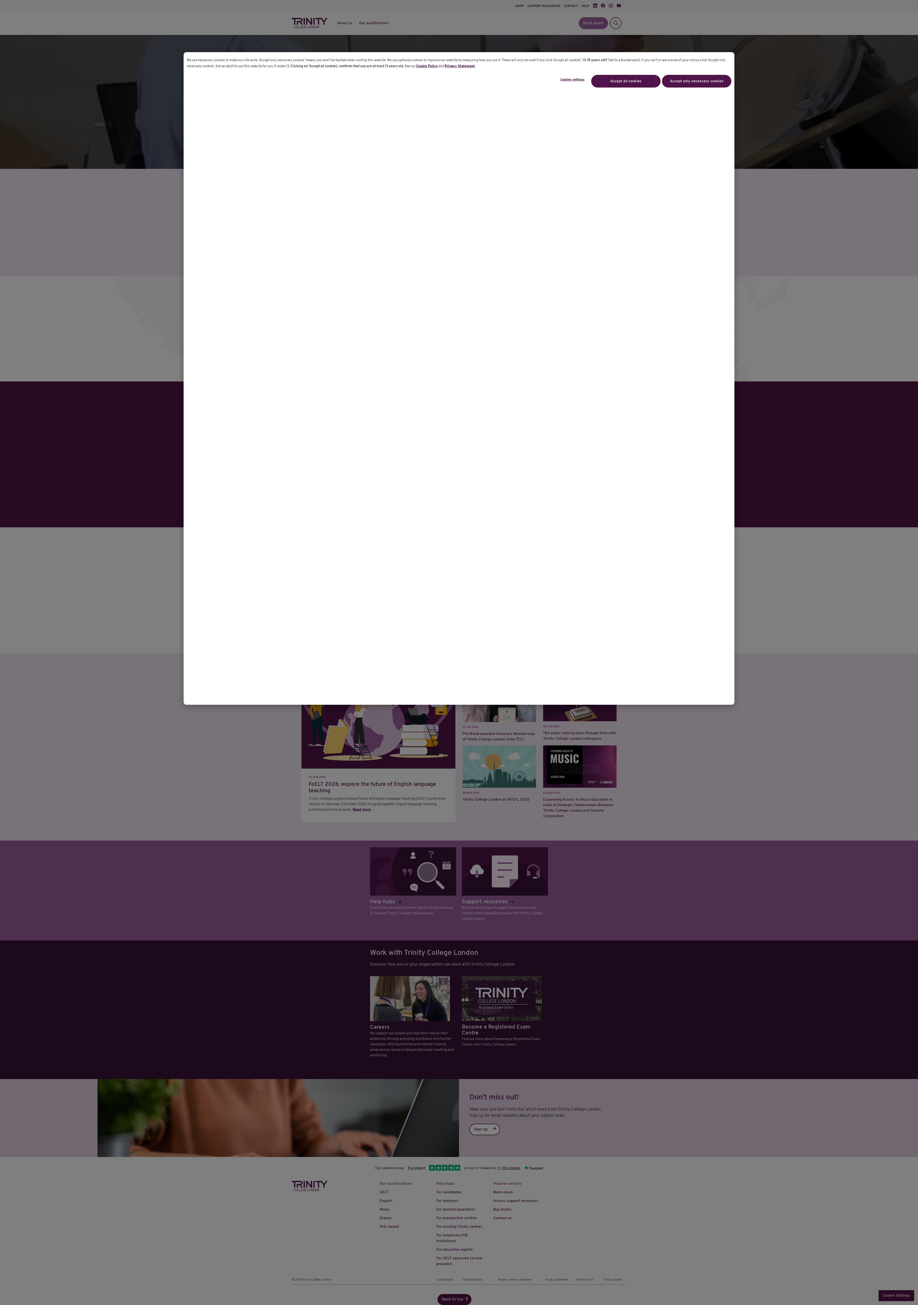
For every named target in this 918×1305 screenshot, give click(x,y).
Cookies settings (572, 80)
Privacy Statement (460, 66)
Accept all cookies (626, 81)
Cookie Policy (427, 66)
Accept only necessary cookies (697, 81)
